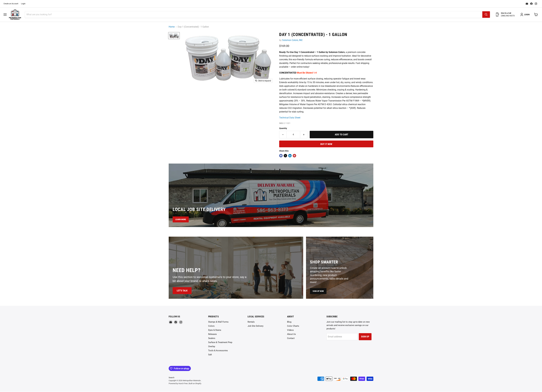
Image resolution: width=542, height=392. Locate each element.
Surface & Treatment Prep (220, 342)
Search (171, 377)
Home (172, 27)
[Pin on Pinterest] (294, 155)
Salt (210, 354)
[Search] (486, 14)
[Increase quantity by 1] (303, 134)
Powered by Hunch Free (178, 383)
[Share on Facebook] (281, 155)
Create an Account (11, 4)
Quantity (283, 128)
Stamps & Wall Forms (218, 322)
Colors (211, 326)
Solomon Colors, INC (292, 40)
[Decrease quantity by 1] (282, 134)
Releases (212, 334)
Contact (291, 338)
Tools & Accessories (218, 350)
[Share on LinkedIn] (290, 155)
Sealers (211, 338)
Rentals (251, 322)
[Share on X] (285, 155)
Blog (289, 322)
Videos (290, 330)
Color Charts (293, 326)
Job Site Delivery (255, 326)
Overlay (211, 346)
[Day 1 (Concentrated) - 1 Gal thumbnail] (174, 35)
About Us (291, 334)
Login (23, 4)
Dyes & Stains (214, 330)
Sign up (365, 336)
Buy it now (326, 144)
